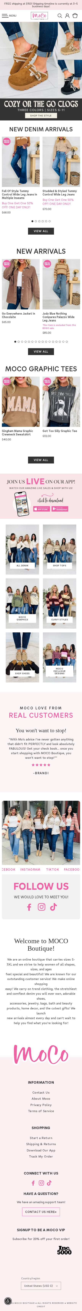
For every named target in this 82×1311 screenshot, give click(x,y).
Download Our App (41, 1150)
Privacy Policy (41, 1105)
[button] (5, 16)
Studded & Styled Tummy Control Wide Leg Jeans (60, 192)
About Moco (41, 1098)
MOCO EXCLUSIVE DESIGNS (60, 671)
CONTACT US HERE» (41, 1212)
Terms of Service (41, 1111)
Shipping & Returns (41, 1144)
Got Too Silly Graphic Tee (60, 431)
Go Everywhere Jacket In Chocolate (18, 315)
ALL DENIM (22, 565)
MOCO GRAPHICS (22, 618)
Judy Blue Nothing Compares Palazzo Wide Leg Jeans (59, 317)
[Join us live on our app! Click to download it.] (41, 496)
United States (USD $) (38, 1285)
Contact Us (41, 1092)
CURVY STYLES (59, 619)
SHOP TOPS (59, 565)
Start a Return (41, 1138)
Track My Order (41, 1156)
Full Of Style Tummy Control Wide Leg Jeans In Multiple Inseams (19, 194)
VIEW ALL (41, 231)
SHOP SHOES (22, 673)
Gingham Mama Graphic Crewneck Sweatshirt (17, 432)
